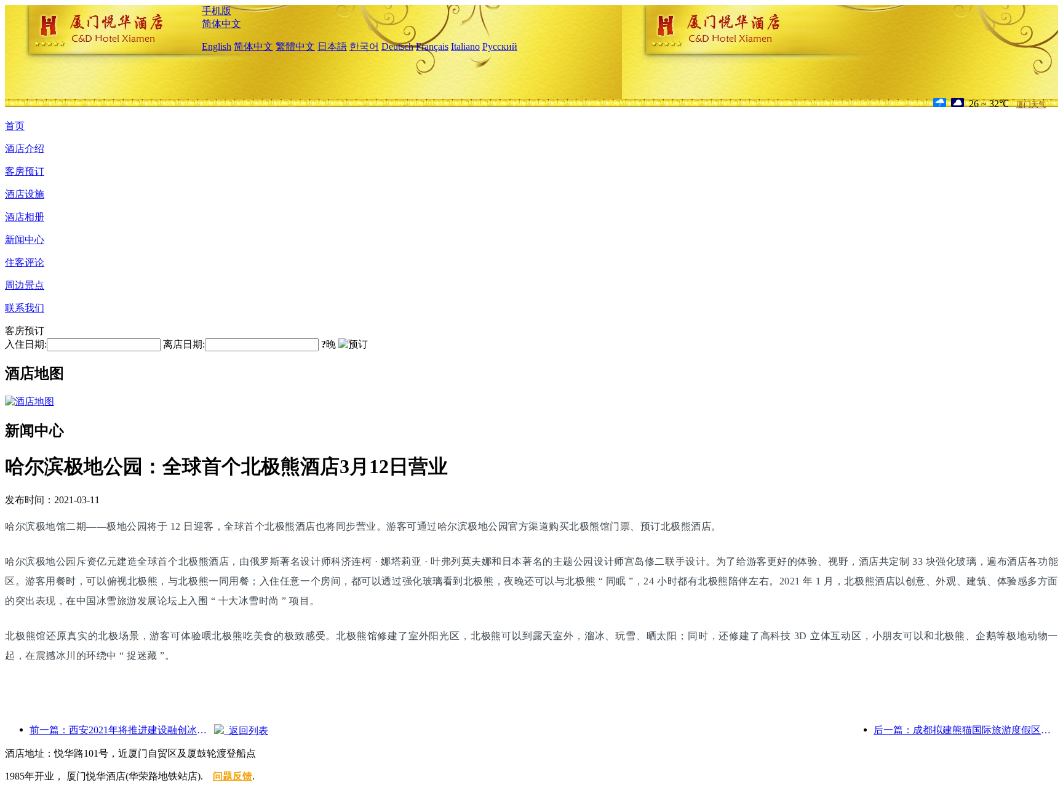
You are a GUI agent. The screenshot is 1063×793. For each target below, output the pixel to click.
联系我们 (24, 308)
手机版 (216, 11)
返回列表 (246, 730)
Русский (499, 46)
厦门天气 (1031, 104)
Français (432, 46)
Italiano (465, 46)
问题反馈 (232, 776)
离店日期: (184, 344)
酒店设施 (24, 194)
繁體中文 (295, 46)
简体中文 (221, 23)
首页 (15, 126)
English (216, 46)
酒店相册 (24, 217)
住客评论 (24, 262)
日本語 (332, 46)
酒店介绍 (24, 148)
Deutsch (397, 46)
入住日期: (26, 344)
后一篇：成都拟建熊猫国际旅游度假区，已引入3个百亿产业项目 (966, 730)
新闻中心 (24, 239)
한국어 (364, 46)
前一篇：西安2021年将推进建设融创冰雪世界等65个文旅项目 (122, 730)
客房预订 (24, 171)
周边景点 (24, 285)
